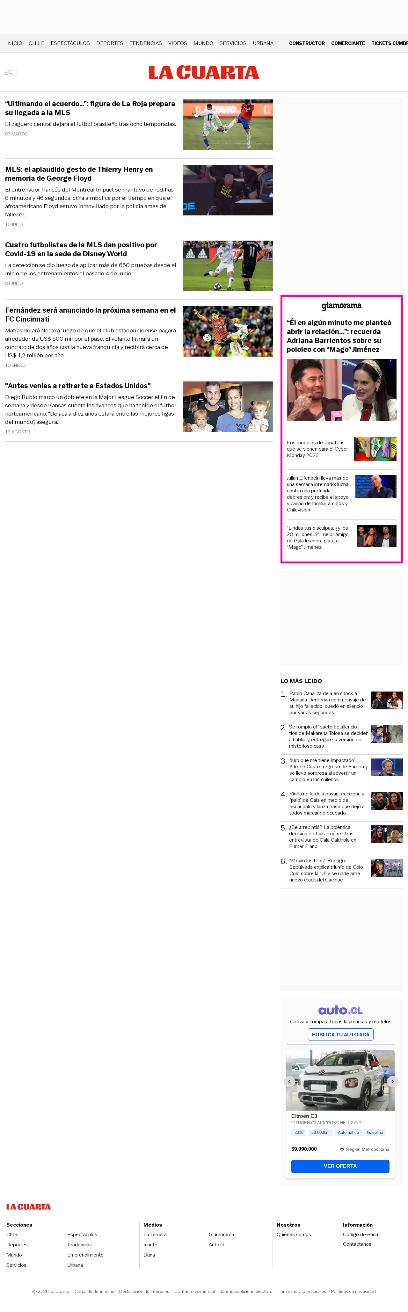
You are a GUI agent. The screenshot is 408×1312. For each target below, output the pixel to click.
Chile (36, 43)
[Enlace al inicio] (342, 307)
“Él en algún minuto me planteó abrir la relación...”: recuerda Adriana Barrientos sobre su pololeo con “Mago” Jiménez (339, 336)
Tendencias (146, 43)
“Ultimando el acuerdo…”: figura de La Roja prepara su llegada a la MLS (90, 108)
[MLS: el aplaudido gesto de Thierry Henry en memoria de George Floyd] (228, 191)
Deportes (109, 43)
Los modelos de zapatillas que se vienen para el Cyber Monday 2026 (317, 449)
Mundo (203, 43)
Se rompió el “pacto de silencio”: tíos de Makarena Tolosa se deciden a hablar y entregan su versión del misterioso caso (328, 736)
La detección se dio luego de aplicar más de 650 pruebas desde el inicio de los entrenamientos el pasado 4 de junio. (90, 269)
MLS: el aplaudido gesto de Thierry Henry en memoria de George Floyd (79, 174)
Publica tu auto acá (340, 1034)
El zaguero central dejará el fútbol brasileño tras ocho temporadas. (90, 124)
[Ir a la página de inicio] (204, 72)
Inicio (14, 43)
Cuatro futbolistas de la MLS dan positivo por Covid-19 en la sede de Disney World (81, 249)
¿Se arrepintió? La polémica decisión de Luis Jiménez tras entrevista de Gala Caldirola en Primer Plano (322, 837)
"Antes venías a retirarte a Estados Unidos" (78, 385)
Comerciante (348, 43)
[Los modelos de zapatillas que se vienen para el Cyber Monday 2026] (375, 450)
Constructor (307, 43)
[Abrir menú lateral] (11, 72)
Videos (177, 43)
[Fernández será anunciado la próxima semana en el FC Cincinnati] (228, 332)
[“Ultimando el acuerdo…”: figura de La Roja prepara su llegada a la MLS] (228, 125)
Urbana (263, 43)
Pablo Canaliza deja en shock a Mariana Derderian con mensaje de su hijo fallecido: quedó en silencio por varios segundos (327, 703)
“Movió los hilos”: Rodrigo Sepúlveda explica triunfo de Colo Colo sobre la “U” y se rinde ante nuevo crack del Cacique (326, 870)
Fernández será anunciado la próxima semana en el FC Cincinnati (90, 315)
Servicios (233, 43)
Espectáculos (70, 43)
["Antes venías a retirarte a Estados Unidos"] (228, 407)
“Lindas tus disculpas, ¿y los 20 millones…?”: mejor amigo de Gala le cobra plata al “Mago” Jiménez (318, 537)
